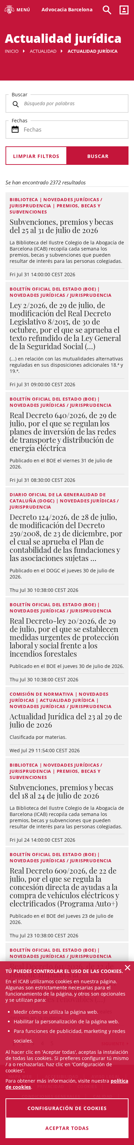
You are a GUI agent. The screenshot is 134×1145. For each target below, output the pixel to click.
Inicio (12, 51)
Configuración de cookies (67, 1108)
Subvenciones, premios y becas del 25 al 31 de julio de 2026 (61, 226)
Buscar (19, 94)
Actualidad (43, 51)
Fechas (19, 120)
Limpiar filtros (36, 156)
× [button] (127, 967)
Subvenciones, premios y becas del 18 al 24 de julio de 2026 (61, 791)
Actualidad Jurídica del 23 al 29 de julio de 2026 (66, 720)
